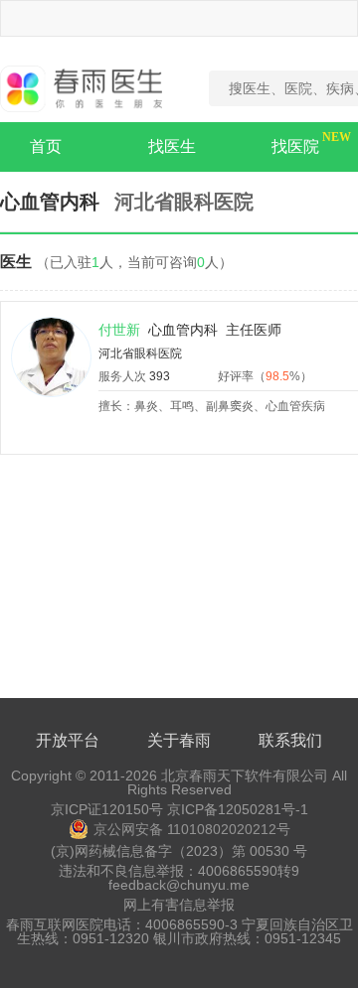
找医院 (295, 146)
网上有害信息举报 (179, 905)
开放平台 (67, 740)
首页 (46, 146)
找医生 (172, 146)
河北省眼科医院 (140, 353)
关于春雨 (179, 740)
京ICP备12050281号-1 (237, 809)
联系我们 (290, 740)
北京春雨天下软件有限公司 (244, 775)
